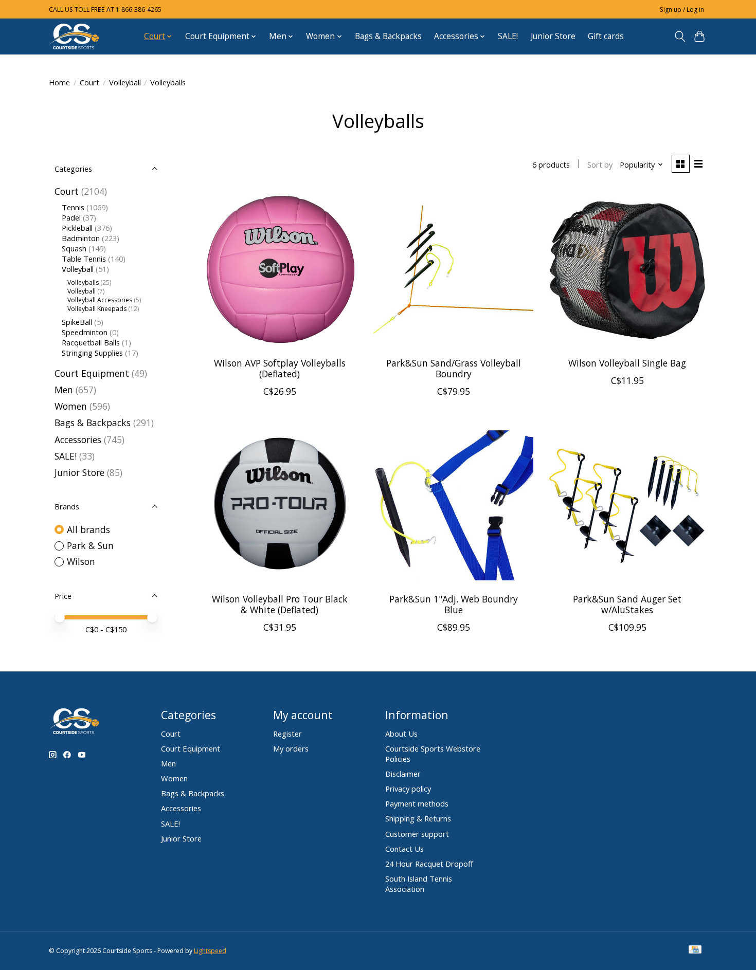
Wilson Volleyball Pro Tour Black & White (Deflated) (280, 604)
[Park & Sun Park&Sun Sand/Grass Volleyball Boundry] (453, 269)
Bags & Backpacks (388, 36)
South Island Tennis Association (418, 883)
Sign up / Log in (682, 9)
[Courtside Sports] (74, 36)
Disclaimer (403, 773)
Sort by (600, 164)
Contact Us (404, 849)
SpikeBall (77, 322)
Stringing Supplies (92, 352)
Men (64, 389)
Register (287, 733)
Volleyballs (83, 282)
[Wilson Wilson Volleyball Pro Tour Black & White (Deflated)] (279, 505)
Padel (71, 217)
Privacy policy (408, 788)
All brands (88, 529)
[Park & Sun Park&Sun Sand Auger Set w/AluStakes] (627, 505)
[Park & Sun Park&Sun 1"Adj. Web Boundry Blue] (453, 505)
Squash (74, 248)
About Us (401, 733)
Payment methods (416, 803)
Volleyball (125, 82)
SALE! (508, 36)
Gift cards (606, 36)
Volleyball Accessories (99, 300)
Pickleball (77, 228)
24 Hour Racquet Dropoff (429, 863)
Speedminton (84, 332)
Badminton (81, 238)
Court (89, 82)
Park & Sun (90, 545)
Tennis (73, 207)
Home (59, 82)
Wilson (81, 561)
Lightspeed (210, 950)
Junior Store (553, 36)
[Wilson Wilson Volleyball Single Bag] (627, 269)
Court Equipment (92, 373)
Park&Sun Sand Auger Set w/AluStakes (627, 604)
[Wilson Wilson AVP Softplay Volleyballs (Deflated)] (279, 269)
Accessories (78, 439)
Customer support (417, 834)
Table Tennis (84, 258)
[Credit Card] (695, 950)
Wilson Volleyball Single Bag (627, 363)
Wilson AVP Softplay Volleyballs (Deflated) (280, 368)
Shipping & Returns (418, 818)
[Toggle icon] (679, 36)
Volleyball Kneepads (97, 308)
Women (71, 406)
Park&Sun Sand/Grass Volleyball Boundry (453, 368)
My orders (291, 748)
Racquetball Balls (91, 342)
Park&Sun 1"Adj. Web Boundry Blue (453, 604)
